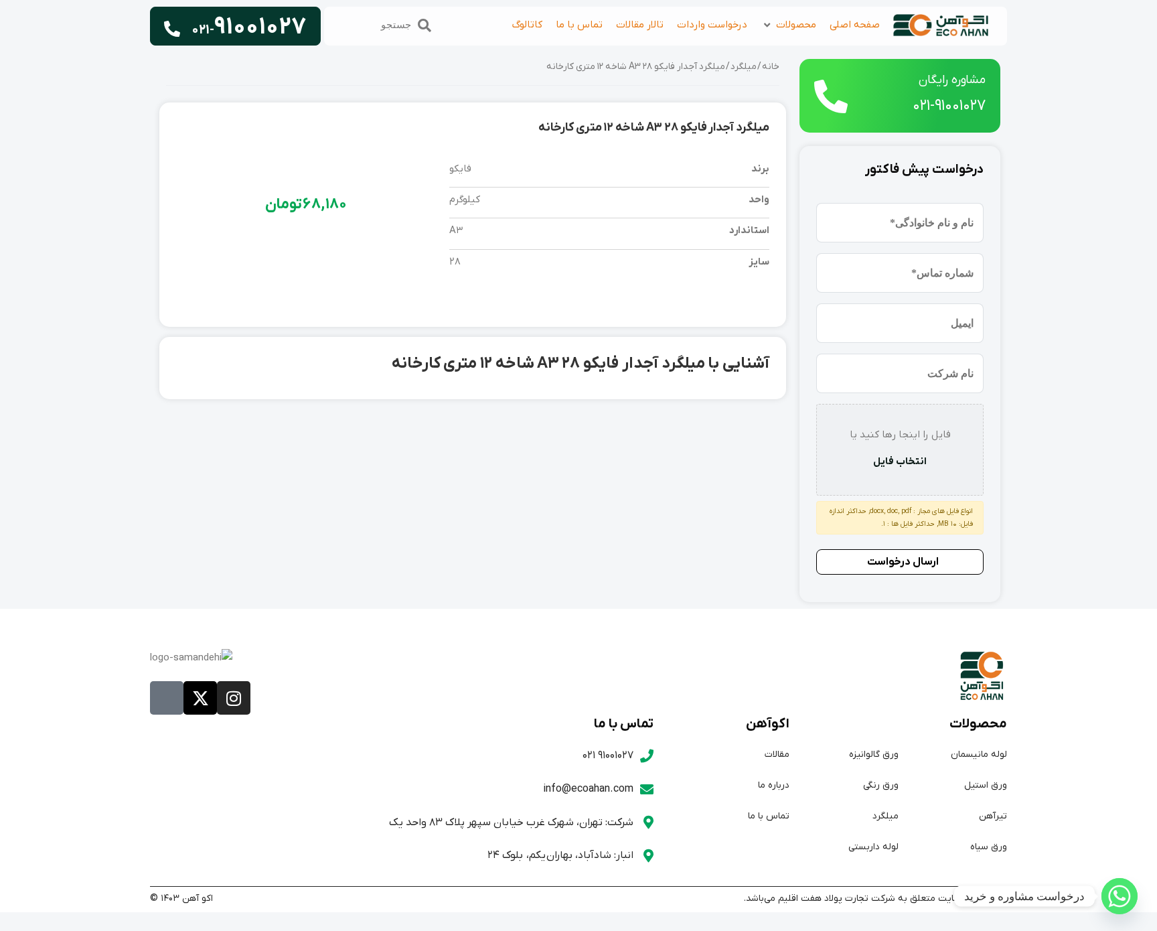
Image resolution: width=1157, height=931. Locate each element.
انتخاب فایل (900, 461)
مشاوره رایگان (952, 80)
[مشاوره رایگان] (831, 96)
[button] (788, 25)
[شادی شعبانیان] (1119, 896)
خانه (770, 67)
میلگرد (743, 67)
